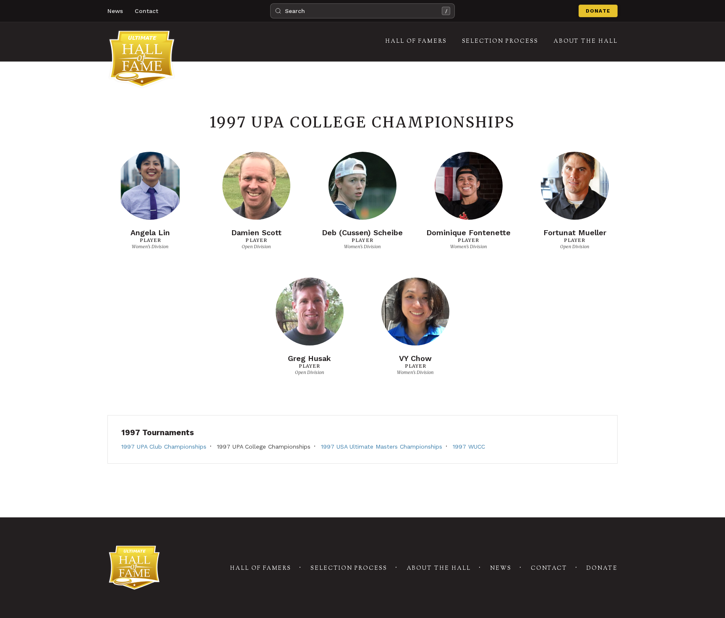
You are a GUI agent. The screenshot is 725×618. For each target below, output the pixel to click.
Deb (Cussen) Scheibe (362, 232)
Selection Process (348, 568)
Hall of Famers (260, 568)
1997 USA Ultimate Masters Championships (381, 446)
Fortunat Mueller (574, 232)
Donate (598, 11)
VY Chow (415, 358)
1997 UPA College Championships (263, 446)
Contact (146, 11)
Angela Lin (150, 232)
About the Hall (439, 568)
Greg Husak (309, 358)
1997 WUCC (469, 446)
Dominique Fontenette (468, 232)
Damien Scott (256, 232)
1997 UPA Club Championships (163, 446)
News (115, 11)
